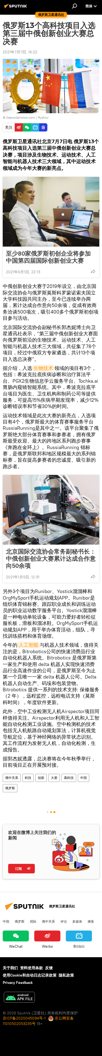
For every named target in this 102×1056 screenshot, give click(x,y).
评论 (63, 921)
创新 (41, 778)
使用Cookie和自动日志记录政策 (30, 975)
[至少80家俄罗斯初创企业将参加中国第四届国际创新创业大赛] (51, 212)
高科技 (69, 778)
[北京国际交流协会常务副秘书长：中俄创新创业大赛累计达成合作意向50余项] (51, 510)
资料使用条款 (31, 967)
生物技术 (43, 368)
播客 (91, 921)
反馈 (49, 967)
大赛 (54, 778)
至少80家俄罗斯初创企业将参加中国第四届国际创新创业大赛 (48, 257)
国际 (33, 921)
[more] (93, 271)
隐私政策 (66, 975)
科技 (28, 778)
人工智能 (28, 645)
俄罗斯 (10, 788)
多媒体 (77, 921)
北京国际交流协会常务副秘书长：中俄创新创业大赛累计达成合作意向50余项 (51, 558)
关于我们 (10, 967)
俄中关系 (11, 778)
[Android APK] (19, 998)
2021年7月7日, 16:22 (20, 52)
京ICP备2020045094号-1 (24, 1018)
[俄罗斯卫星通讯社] (16, 8)
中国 (83, 778)
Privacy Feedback (18, 982)
